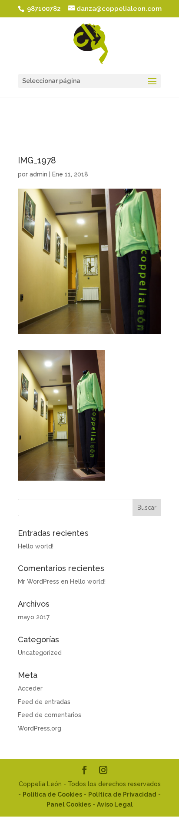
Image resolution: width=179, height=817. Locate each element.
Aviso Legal (115, 804)
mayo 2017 (34, 617)
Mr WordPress (38, 581)
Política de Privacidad (122, 794)
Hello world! (35, 546)
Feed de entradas (44, 701)
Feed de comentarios (49, 714)
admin (38, 174)
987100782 (43, 9)
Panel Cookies (68, 804)
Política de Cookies (52, 794)
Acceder (30, 688)
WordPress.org (39, 728)
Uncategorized (40, 652)
